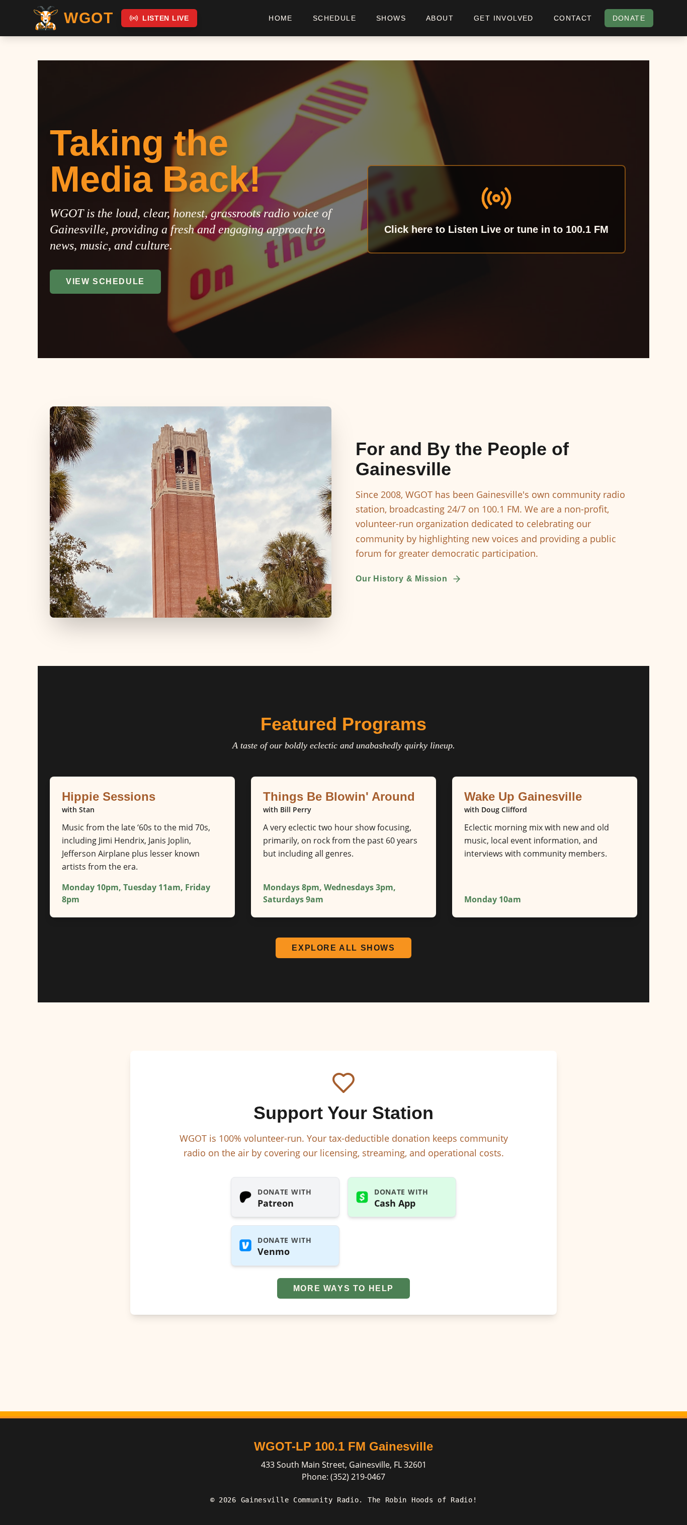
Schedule (334, 18)
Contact (573, 18)
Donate (629, 18)
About (440, 18)
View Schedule (105, 281)
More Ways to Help (343, 1288)
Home (281, 18)
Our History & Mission (402, 578)
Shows (391, 18)
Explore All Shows (343, 948)
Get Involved (504, 18)
